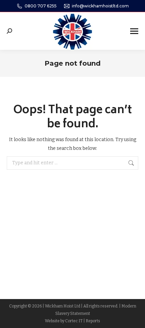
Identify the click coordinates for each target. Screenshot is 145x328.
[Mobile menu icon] (134, 31)
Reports (93, 321)
